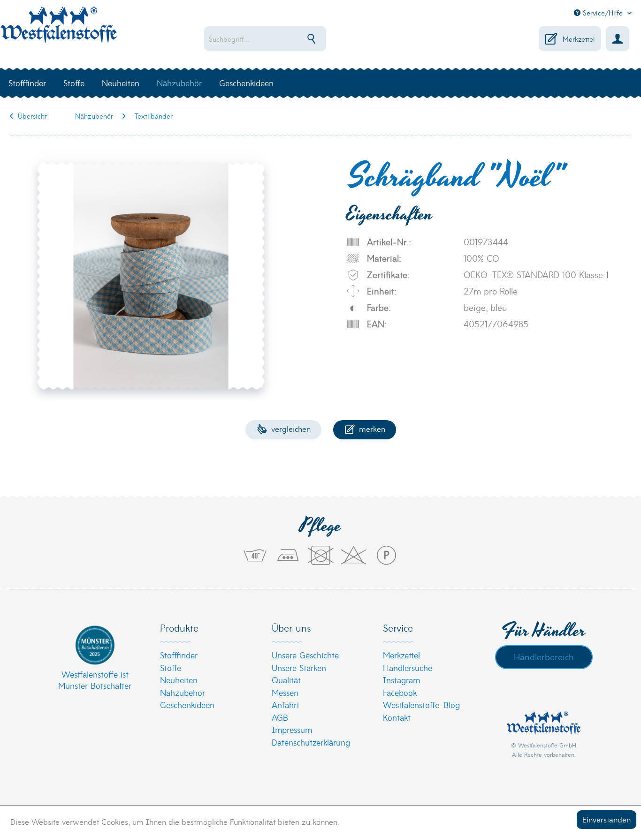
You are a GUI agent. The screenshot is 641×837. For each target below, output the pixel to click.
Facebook (400, 692)
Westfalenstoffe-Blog (421, 704)
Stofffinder (179, 655)
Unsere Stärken (299, 667)
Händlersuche (407, 667)
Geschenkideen (187, 704)
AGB (280, 717)
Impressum (292, 729)
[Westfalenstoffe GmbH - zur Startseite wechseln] (58, 30)
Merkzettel (401, 655)
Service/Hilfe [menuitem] (602, 12)
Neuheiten (179, 680)
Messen (285, 692)
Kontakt (397, 717)
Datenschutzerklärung (311, 742)
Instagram (401, 680)
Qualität (286, 680)
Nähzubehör (182, 692)
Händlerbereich (544, 656)
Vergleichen (290, 428)
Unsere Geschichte (305, 655)
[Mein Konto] (617, 38)
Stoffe (170, 667)
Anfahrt (285, 704)
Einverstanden (606, 819)
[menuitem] (293, 38)
